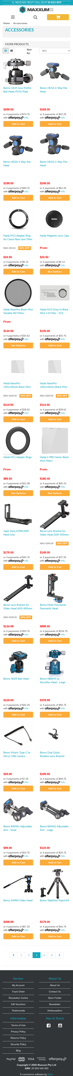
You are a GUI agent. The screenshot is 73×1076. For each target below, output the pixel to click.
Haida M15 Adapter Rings (17, 457)
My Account (18, 985)
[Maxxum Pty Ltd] (36, 9)
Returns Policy (18, 1038)
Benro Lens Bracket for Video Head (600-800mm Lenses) (17, 608)
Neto (50, 1074)
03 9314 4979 (54, 2)
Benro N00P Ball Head (16, 679)
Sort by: (29, 51)
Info (26, 117)
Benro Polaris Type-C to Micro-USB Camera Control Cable (16, 756)
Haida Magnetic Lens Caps (54, 236)
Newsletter (54, 1004)
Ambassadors (54, 1010)
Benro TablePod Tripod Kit (54, 900)
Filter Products (17, 44)
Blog (18, 1050)
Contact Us (55, 991)
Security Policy (18, 1044)
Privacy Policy (18, 1031)
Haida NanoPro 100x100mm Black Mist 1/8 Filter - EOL (53, 387)
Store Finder (54, 998)
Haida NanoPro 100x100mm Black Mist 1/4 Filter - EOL (17, 387)
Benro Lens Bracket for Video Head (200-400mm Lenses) (54, 535)
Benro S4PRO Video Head (17, 900)
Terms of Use (18, 1025)
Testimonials (18, 1010)
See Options (55, 271)
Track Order (18, 991)
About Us (55, 985)
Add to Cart (18, 124)
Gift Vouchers (18, 1004)
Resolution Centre (18, 998)
